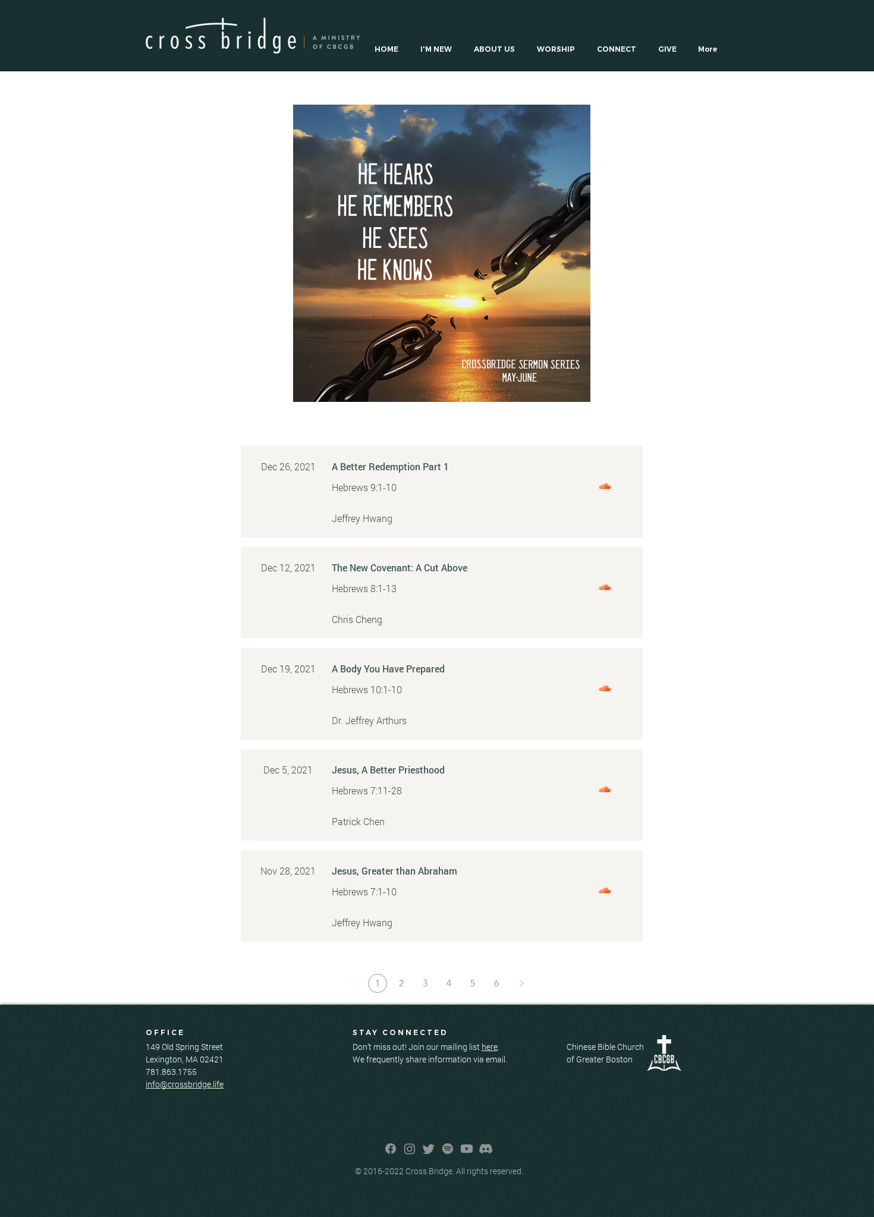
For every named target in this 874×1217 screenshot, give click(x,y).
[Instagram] (410, 1148)
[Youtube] (467, 1148)
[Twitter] (429, 1148)
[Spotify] (448, 1148)
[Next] (521, 983)
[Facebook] (390, 1148)
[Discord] (486, 1148)
